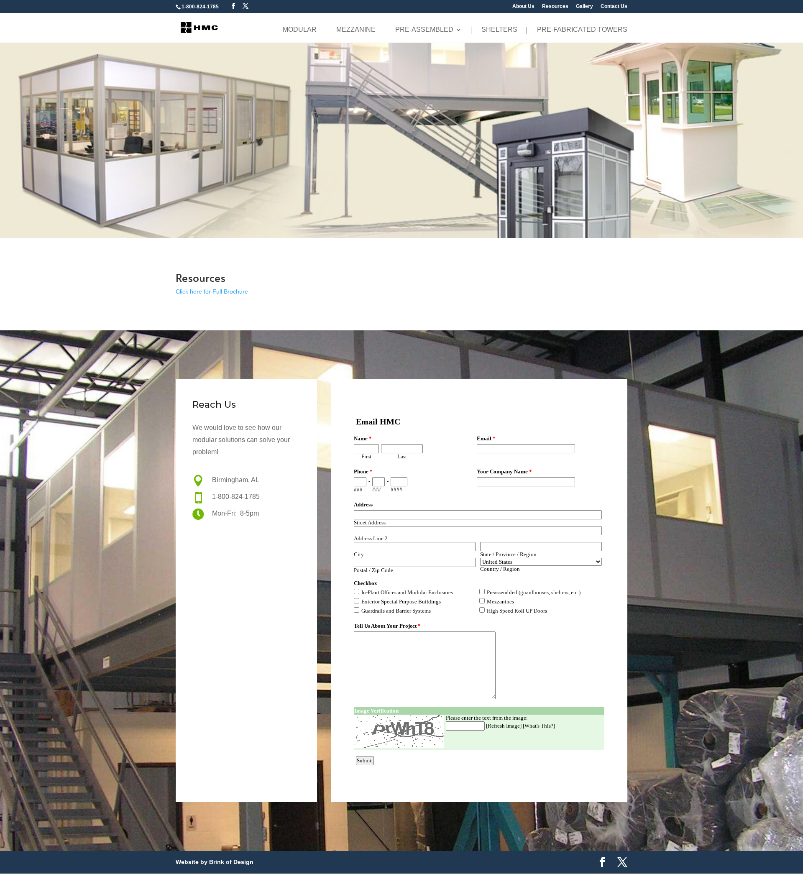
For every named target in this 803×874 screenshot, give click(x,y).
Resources (555, 6)
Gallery (584, 6)
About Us (523, 6)
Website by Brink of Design (214, 862)
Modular (300, 30)
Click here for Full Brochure (212, 291)
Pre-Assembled (424, 30)
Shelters (499, 30)
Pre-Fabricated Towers (582, 30)
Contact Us (614, 6)
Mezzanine (356, 30)
